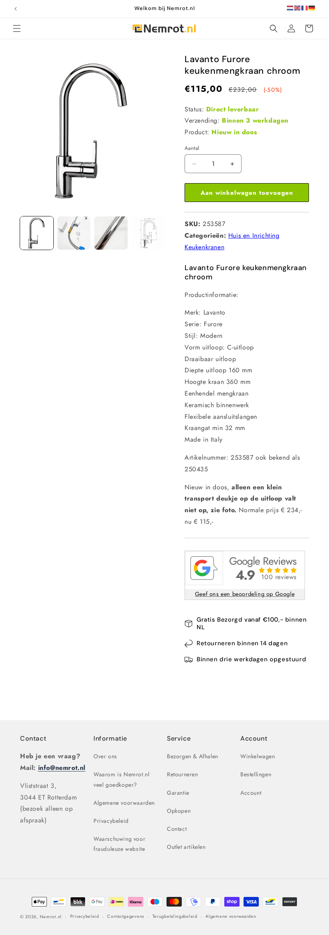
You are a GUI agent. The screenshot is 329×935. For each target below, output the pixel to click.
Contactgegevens (125, 916)
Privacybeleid (111, 821)
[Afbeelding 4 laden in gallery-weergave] (148, 233)
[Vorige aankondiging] (15, 9)
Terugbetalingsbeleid (174, 916)
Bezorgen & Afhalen (192, 756)
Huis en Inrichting (254, 235)
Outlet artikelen (186, 847)
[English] (297, 7)
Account (250, 793)
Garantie (178, 793)
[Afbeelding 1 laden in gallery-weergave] (36, 233)
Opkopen (179, 811)
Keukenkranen (204, 247)
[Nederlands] (290, 7)
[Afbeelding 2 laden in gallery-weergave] (74, 233)
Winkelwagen (257, 756)
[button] (17, 28)
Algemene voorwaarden (124, 803)
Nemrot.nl (51, 916)
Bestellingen (255, 774)
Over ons (105, 756)
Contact (33, 738)
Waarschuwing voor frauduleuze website (119, 844)
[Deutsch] (312, 7)
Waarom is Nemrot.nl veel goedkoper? (121, 779)
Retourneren (182, 774)
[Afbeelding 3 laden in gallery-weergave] (111, 233)
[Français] (305, 7)
